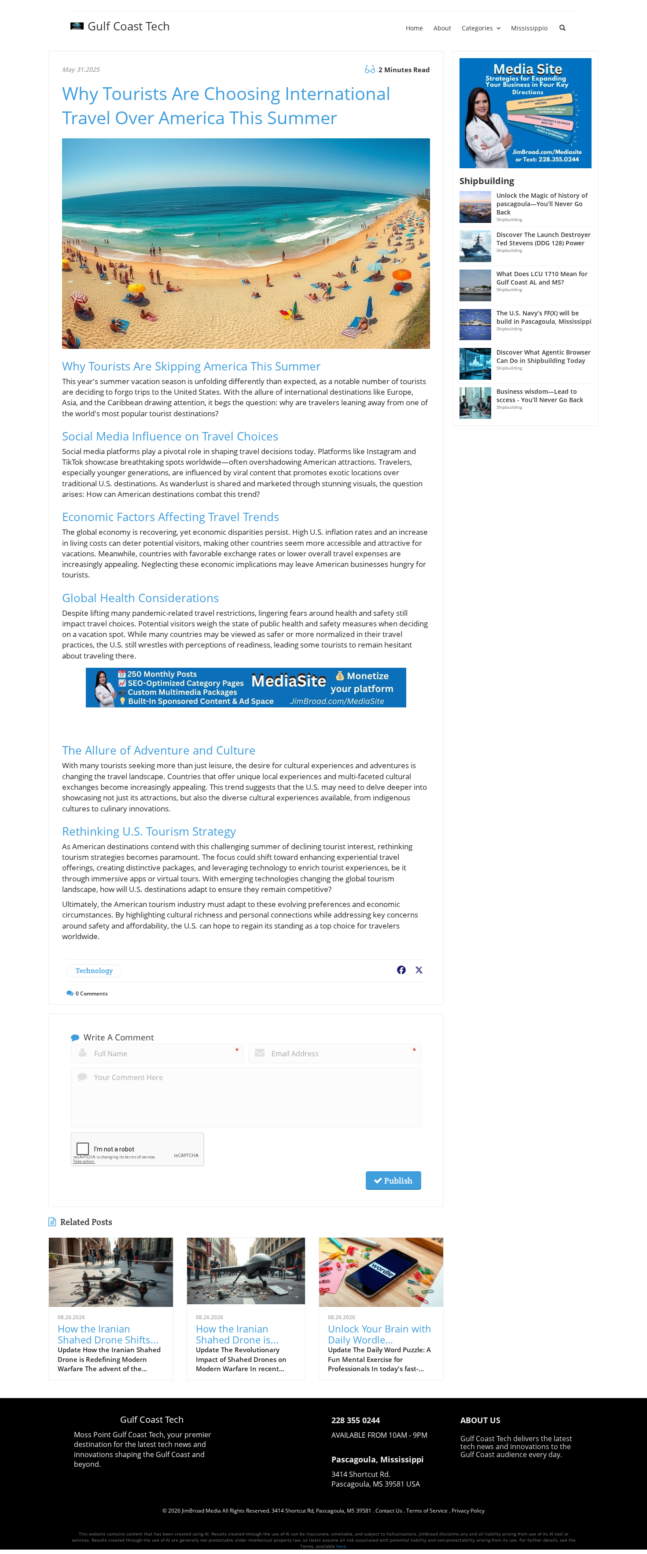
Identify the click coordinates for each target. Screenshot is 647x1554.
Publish (397, 1180)
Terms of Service (427, 1510)
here (341, 1546)
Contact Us (388, 1510)
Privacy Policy (468, 1510)
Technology (94, 970)
